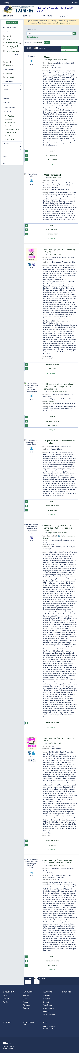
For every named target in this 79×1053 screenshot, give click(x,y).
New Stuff (66, 992)
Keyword (26, 996)
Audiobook (9, 39)
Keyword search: (32, 29)
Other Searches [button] (8, 112)
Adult (7, 62)
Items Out (46, 999)
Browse (25, 999)
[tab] (12, 27)
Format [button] (5, 32)
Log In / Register (49, 1014)
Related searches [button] (9, 107)
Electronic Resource (12, 43)
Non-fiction (9, 77)
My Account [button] (46, 16)
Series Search (9, 139)
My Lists (46, 1011)
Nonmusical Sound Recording (12, 47)
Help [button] (4, 163)
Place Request (53, 159)
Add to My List (51, 164)
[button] (12, 147)
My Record (46, 996)
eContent (7, 1022)
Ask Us (5, 1002)
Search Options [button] (32, 37)
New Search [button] (27, 16)
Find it (52, 151)
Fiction (8, 74)
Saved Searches (48, 1008)
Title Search (9, 119)
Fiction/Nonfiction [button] (8, 69)
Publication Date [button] (8, 81)
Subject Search (10, 126)
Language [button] (6, 102)
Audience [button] (6, 58)
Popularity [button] (6, 98)
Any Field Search (10, 116)
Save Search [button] (11, 22)
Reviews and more (52, 155)
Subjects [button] (6, 85)
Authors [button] (5, 90)
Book (7, 36)
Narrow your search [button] (9, 27)
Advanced (26, 1005)
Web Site (6, 999)
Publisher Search (10, 132)
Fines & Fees (47, 1005)
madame (38, 42)
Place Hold (52, 368)
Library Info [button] (8, 16)
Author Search (10, 123)
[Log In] (72, 2)
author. (57, 60)
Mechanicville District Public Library (55, 9)
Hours (5, 996)
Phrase (25, 1002)
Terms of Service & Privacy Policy (49, 1027)
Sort (62, 47)
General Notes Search (12, 129)
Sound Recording (11, 51)
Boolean (26, 1008)
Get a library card (28, 1023)
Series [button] (5, 94)
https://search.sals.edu (64, 23)
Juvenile (8, 65)
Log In (76, 2)
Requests (46, 1002)
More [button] (62, 16)
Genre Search (9, 136)
